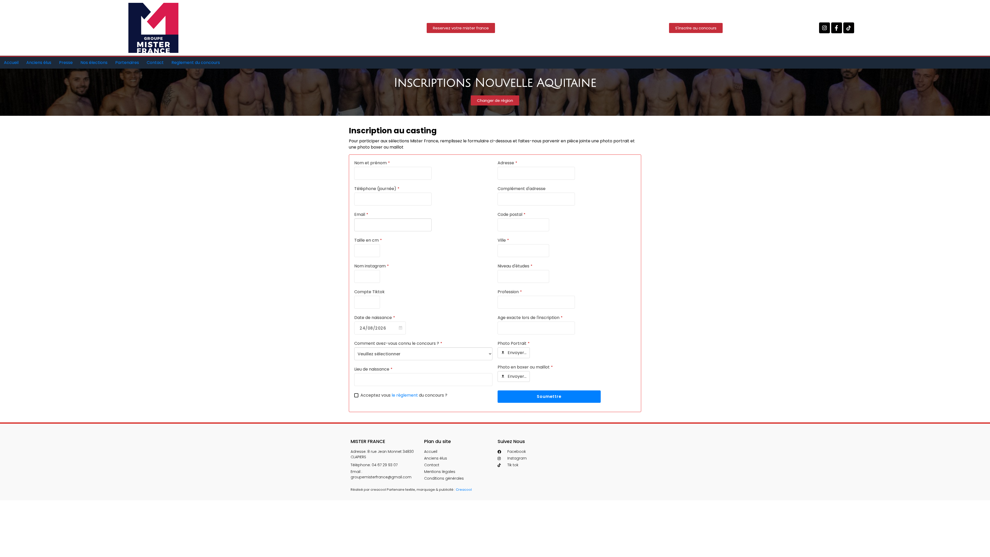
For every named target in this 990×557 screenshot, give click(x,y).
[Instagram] (824, 27)
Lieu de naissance (373, 369)
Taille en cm (368, 240)
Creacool (464, 489)
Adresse (507, 163)
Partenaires (127, 62)
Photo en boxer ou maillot (525, 367)
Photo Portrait (514, 343)
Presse (66, 62)
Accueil (11, 62)
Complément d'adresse (522, 189)
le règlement (405, 395)
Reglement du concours (195, 62)
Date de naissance (374, 318)
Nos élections (94, 62)
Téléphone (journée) (376, 189)
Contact (155, 62)
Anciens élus (38, 62)
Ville (503, 240)
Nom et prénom (372, 163)
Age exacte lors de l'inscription (530, 318)
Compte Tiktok (369, 292)
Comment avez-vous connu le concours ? (398, 343)
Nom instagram (371, 266)
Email (361, 214)
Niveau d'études (515, 266)
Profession (510, 292)
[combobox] (380, 328)
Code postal (511, 214)
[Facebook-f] (836, 27)
